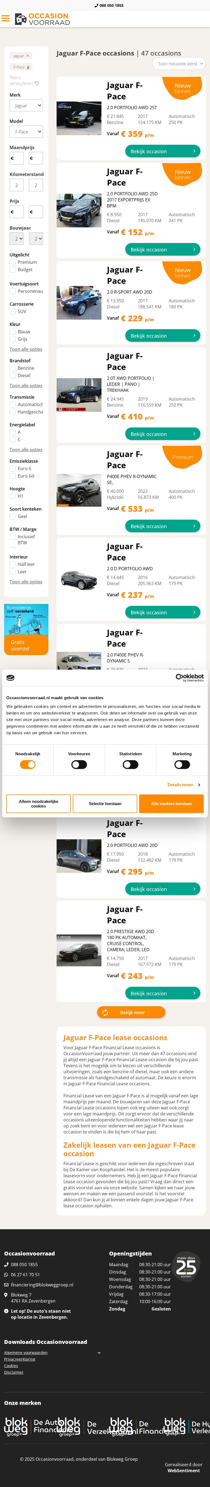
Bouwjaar (20, 228)
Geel (22, 516)
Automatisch (31, 404)
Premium (27, 262)
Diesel (24, 375)
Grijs (22, 339)
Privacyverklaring (19, 1359)
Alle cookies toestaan (171, 803)
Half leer (26, 564)
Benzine (26, 368)
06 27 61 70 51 (25, 1275)
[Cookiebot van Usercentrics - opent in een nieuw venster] (180, 678)
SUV (22, 311)
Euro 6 (24, 468)
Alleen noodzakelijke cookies (38, 803)
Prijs (14, 201)
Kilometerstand (26, 174)
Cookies (11, 1365)
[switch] (79, 764)
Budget (25, 270)
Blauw (24, 332)
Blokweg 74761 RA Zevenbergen (33, 1298)
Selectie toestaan (105, 803)
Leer (22, 572)
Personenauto (32, 291)
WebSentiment (184, 1471)
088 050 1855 (112, 5)
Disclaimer (14, 1372)
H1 (21, 496)
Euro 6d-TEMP (26, 479)
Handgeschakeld (35, 412)
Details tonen (180, 784)
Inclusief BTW (26, 540)
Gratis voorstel (20, 645)
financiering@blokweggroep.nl (42, 1285)
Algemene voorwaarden (26, 1352)
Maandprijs (22, 147)
